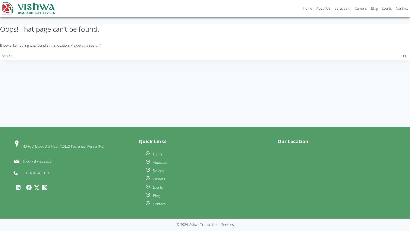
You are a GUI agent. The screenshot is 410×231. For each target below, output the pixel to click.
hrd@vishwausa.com (38, 161)
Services (158, 170)
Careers (361, 8)
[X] (36, 187)
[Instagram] (44, 187)
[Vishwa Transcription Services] (28, 8)
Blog (374, 8)
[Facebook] (28, 187)
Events (387, 8)
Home (307, 8)
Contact (402, 8)
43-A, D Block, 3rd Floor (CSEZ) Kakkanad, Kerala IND (63, 146)
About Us (323, 8)
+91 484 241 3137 (37, 173)
